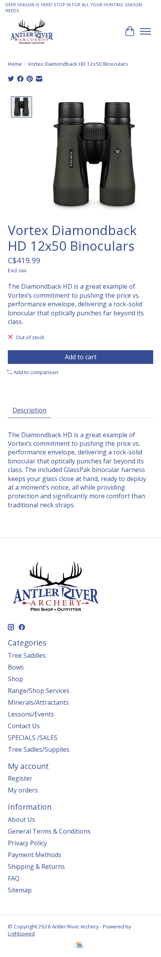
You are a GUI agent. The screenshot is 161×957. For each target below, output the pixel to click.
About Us (21, 819)
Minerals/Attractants (38, 702)
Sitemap (20, 890)
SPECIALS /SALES (32, 737)
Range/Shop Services (39, 690)
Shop (15, 679)
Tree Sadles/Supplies (39, 749)
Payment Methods (34, 854)
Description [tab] (30, 410)
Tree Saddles (27, 655)
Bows (16, 667)
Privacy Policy (27, 843)
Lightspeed (21, 933)
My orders (23, 790)
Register (20, 778)
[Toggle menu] (145, 31)
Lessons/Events (31, 714)
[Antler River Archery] (31, 31)
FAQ (14, 878)
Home (15, 63)
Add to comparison (36, 372)
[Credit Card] (79, 946)
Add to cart (81, 357)
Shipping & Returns (36, 866)
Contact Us (24, 726)
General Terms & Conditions (49, 831)
